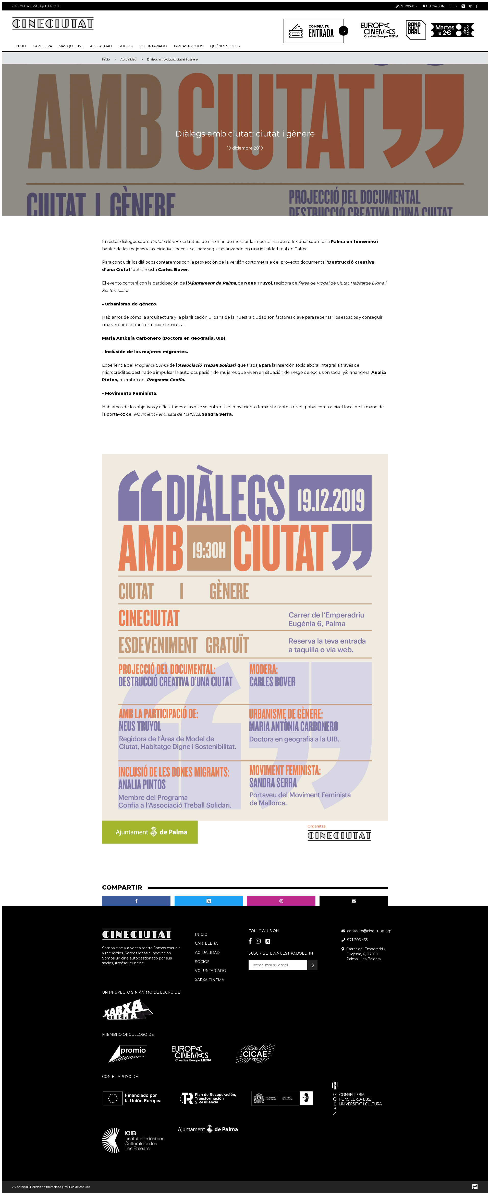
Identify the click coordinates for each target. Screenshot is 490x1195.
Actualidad (101, 46)
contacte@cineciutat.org (369, 931)
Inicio (21, 46)
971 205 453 (408, 6)
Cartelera (42, 46)
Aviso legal (20, 1187)
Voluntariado (153, 46)
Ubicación (435, 6)
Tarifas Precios (188, 46)
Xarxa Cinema (209, 980)
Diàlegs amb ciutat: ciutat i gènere (172, 59)
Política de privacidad (45, 1187)
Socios (202, 961)
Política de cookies (77, 1187)
